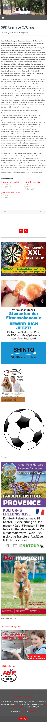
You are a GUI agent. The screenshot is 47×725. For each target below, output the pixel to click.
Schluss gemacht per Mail (10, 182)
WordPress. (32, 711)
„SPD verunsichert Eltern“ (10, 192)
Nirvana (24, 711)
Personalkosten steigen (36, 211)
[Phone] (26, 230)
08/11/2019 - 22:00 (11, 32)
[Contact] (21, 230)
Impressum (17, 696)
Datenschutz (29, 696)
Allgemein (24, 32)
